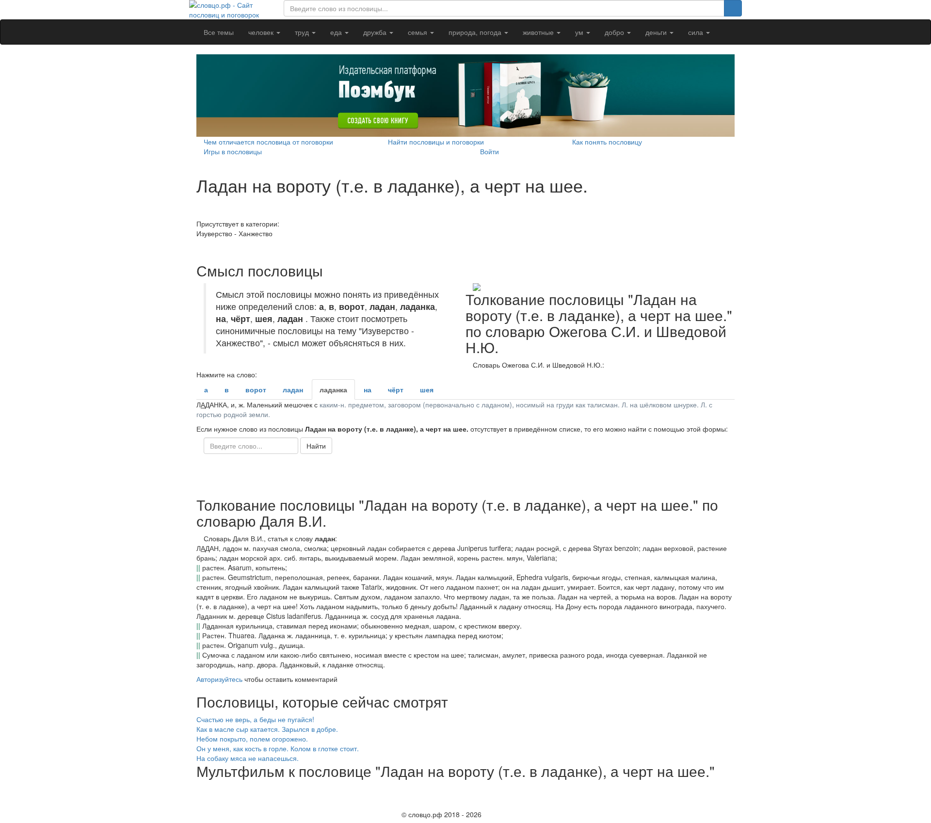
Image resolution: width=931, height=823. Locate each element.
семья (418, 32)
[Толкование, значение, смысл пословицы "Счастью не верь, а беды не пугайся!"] (721, 719)
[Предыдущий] (199, 788)
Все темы (219, 32)
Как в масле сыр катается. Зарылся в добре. (267, 729)
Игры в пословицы (233, 151)
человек (261, 32)
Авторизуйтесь (219, 679)
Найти (316, 446)
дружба (375, 32)
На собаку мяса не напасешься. (247, 758)
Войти (489, 151)
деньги (657, 32)
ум (580, 32)
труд (303, 32)
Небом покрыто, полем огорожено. (252, 738)
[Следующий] (199, 803)
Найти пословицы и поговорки (436, 141)
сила (696, 32)
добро (615, 32)
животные (539, 32)
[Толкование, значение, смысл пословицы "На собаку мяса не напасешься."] (725, 758)
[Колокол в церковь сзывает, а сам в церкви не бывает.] (199, 248)
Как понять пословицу (607, 141)
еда (337, 32)
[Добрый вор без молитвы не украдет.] (199, 214)
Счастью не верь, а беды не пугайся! (255, 719)
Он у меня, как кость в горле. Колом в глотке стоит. (277, 748)
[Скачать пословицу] (600, 287)
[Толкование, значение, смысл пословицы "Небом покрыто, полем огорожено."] (725, 738)
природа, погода (476, 32)
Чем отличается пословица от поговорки (268, 141)
